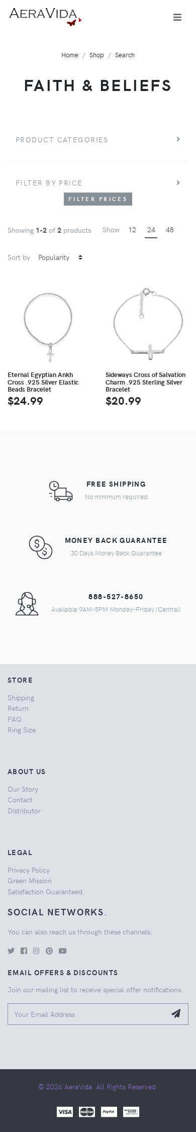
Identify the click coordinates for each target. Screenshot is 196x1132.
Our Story (23, 789)
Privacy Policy (29, 870)
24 (151, 229)
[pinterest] (49, 951)
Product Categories (62, 139)
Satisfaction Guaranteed (45, 891)
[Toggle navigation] (177, 17)
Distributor (24, 810)
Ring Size (22, 729)
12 (132, 229)
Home (69, 54)
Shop (96, 54)
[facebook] (24, 951)
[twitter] (11, 951)
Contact (20, 799)
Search (125, 54)
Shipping (21, 697)
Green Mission (30, 880)
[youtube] (63, 951)
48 (170, 229)
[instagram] (36, 951)
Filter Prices (98, 199)
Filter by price (49, 182)
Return (18, 708)
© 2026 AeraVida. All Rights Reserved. (98, 1086)
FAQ (15, 719)
